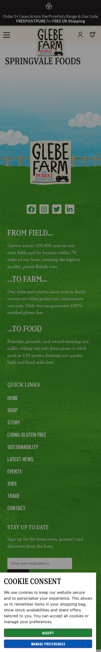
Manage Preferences (48, 643)
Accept (48, 632)
